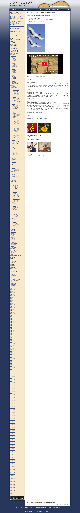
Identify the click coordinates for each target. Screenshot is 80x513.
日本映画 (13, 259)
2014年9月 (12, 390)
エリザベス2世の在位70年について (17, 19)
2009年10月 (12, 478)
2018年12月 (12, 352)
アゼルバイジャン (16, 135)
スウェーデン (15, 195)
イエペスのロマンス (14, 32)
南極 (12, 171)
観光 (11, 267)
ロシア (14, 214)
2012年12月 (12, 421)
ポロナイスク (17, 216)
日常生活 (48, 19)
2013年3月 (12, 417)
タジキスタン (15, 93)
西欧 (13, 218)
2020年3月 (12, 330)
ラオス (14, 131)
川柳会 (12, 252)
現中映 (12, 261)
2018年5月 (12, 363)
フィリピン (15, 124)
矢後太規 (13, 247)
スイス (14, 186)
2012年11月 (12, 423)
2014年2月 (12, 400)
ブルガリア (15, 211)
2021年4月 (12, 310)
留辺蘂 (14, 60)
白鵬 (12, 246)
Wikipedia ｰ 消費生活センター (55, 86)
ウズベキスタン (16, 90)
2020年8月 (12, 322)
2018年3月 (12, 366)
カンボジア (15, 121)
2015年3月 (12, 381)
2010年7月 (12, 465)
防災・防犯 (12, 271)
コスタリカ (14, 157)
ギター (12, 275)
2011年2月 (12, 454)
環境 (11, 265)
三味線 (12, 281)
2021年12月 (12, 298)
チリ (13, 175)
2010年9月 (12, 462)
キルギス (14, 92)
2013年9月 (12, 408)
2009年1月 (12, 492)
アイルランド (14, 182)
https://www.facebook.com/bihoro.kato (35, 155)
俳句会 (12, 251)
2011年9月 (12, 444)
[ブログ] (38, 10)
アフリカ (13, 136)
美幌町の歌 (38, 507)
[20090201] (44, 132)
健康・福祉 (12, 53)
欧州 (12, 181)
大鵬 (12, 238)
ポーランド (15, 192)
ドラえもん (12, 48)
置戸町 (13, 76)
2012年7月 (12, 429)
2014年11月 (12, 387)
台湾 (14, 112)
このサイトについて (19, 507)
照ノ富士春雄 (13, 242)
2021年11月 (12, 300)
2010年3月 (12, 471)
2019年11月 (12, 336)
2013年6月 (12, 412)
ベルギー (14, 225)
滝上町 (13, 72)
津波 (11, 262)
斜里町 (13, 67)
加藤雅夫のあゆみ (28, 507)
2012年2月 (12, 436)
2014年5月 (12, 396)
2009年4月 (12, 487)
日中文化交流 (16, 114)
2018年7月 (12, 360)
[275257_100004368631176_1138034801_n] (32, 151)
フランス (14, 224)
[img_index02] (44, 151)
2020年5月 (12, 327)
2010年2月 (12, 472)
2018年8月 (12, 358)
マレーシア (15, 129)
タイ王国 (14, 123)
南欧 (13, 202)
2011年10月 (12, 442)
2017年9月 (12, 375)
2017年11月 (12, 372)
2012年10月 (12, 424)
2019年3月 (12, 348)
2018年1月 (12, 369)
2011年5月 (12, 450)
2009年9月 (12, 480)
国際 (11, 85)
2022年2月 (12, 295)
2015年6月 (12, 376)
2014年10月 (12, 388)
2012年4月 (12, 433)
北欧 (13, 193)
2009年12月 (12, 475)
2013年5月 (12, 414)
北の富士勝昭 (13, 234)
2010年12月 (12, 457)
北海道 (44, 19)
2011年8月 (12, 445)
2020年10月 (12, 319)
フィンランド (15, 199)
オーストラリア (15, 146)
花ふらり (13, 284)
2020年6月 (12, 325)
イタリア (14, 203)
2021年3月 (12, 312)
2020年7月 (12, 324)
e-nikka (15, 170)
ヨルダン (13, 142)
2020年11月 (12, 318)
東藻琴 (14, 65)
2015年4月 (12, 379)
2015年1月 (12, 384)
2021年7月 (12, 306)
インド (14, 97)
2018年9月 (12, 357)
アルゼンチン (14, 174)
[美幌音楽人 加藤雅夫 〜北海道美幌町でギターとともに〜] (21, 5)
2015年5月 (12, 378)
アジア (12, 87)
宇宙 (11, 248)
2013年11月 (12, 405)
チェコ (14, 188)
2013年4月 (12, 415)
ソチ (15, 217)
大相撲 (11, 230)
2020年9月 (12, 321)
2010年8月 (12, 463)
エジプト (13, 138)
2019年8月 (12, 340)
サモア (13, 147)
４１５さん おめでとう (15, 29)
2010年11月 (12, 459)
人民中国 (15, 109)
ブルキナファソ (15, 141)
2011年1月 (12, 456)
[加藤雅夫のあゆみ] (28, 10)
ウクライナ (15, 209)
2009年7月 (12, 483)
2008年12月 (12, 493)
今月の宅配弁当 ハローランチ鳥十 (17, 14)
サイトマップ (60, 507)
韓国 (14, 116)
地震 (11, 229)
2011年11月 (12, 441)
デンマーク (15, 196)
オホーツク (33, 12)
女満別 (14, 64)
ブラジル (13, 177)
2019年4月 (12, 346)
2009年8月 (12, 481)
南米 (12, 172)
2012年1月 (12, 438)
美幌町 (51, 19)
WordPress (54, 511)
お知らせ (40, 19)
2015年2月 (12, 382)
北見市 (13, 58)
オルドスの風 (15, 105)
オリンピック (13, 44)
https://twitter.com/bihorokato (33, 136)
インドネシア (15, 120)
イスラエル (14, 162)
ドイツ (14, 223)
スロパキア (15, 187)
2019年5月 (12, 345)
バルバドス (14, 152)
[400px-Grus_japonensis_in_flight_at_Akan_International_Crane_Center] (36, 51)
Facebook (12, 41)
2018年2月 (12, 367)
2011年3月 (12, 453)
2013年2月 (12, 418)
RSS (64, 507)
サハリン (15, 215)
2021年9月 (12, 303)
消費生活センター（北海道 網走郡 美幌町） (39, 15)
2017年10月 (12, 373)
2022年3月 (12, 294)
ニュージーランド (15, 148)
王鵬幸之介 (13, 243)
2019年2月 (12, 349)
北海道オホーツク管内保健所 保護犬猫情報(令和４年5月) (17, 22)
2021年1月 (12, 315)
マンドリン (13, 280)
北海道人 (13, 83)
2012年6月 (12, 430)
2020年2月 (12, 331)
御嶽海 (12, 239)
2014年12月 (12, 385)
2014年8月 (12, 391)
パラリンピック (13, 50)
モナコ (14, 227)
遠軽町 (13, 82)
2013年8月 (12, 409)
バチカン (14, 207)
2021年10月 (12, 301)
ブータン (14, 102)
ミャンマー (15, 130)
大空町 (13, 63)
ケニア (13, 140)
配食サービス (13, 268)
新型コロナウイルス (14, 255)
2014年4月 (12, 397)
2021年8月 (12, 304)
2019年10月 (12, 337)
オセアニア (13, 144)
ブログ (34, 507)
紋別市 (13, 73)
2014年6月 (12, 394)
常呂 (14, 59)
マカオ (14, 106)
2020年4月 (12, 328)
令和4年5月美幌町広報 (15, 31)
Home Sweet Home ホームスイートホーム (17, 26)
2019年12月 (12, 334)
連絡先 (54, 507)
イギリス (14, 219)
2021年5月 (12, 309)
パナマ (13, 159)
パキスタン (15, 100)
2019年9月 (12, 339)
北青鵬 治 (13, 235)
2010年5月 (12, 468)
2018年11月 (12, 354)
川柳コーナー (13, 250)
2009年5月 (12, 485)
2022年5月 (12, 291)
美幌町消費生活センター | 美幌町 (34, 112)
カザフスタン (15, 91)
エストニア (15, 194)
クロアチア (15, 210)
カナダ (13, 168)
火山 (11, 264)
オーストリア (15, 185)
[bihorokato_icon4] (32, 132)
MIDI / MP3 (13, 274)
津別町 (13, 69)
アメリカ (13, 165)
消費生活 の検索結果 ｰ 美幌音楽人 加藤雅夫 (37, 118)
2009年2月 (12, 490)
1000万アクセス (13, 39)
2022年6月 (12, 289)
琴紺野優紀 (13, 244)
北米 (12, 164)
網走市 (13, 75)
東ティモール (15, 132)
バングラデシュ (16, 101)
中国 (14, 108)
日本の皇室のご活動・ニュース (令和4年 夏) (16, 17)
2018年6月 (12, 361)
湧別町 (13, 71)
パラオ (13, 149)
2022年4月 (12, 292)
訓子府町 (13, 81)
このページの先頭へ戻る (64, 504)
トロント (14, 169)
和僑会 (12, 180)
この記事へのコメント (33, 21)
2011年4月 (12, 451)
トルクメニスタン (16, 94)
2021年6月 (12, 307)
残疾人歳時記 (45, 507)
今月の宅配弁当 (13, 51)
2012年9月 (12, 426)
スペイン (14, 206)
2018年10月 (12, 355)
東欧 (13, 208)
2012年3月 (12, 435)
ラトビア (14, 200)
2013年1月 (12, 420)
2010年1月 (12, 474)
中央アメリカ (13, 154)
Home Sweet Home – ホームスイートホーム (17, 24)
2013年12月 (12, 403)
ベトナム (14, 128)
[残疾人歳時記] (56, 10)
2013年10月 (12, 406)
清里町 (13, 70)
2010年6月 (12, 466)
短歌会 (12, 254)
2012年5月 (12, 432)
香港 (14, 117)
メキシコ (13, 153)
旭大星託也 (13, 240)
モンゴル (14, 107)
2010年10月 (12, 460)
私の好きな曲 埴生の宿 (15, 28)
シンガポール (15, 122)
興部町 (13, 78)
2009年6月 (12, 484)
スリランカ (15, 98)
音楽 (11, 272)
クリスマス (13, 276)
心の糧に (50, 507)
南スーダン (14, 143)
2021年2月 (12, 313)
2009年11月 (12, 477)
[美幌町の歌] (47, 10)
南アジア (13, 95)
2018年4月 (12, 364)
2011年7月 (12, 447)
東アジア (13, 104)
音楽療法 (13, 285)
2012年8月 (12, 427)
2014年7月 (12, 393)
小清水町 (13, 66)
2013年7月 (12, 411)
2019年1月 (12, 351)
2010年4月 (12, 469)
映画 (11, 258)
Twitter (11, 42)
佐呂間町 (13, 57)
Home (28, 12)
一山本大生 (13, 232)
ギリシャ (14, 204)
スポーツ (12, 47)
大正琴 (12, 283)
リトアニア (15, 201)
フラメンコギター (14, 279)
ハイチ (13, 158)
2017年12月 (12, 370)
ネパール (14, 99)
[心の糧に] (66, 10)
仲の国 (12, 233)
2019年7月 (12, 342)
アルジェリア (14, 137)
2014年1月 (12, 402)
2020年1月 (12, 333)
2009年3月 (12, 489)
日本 (14, 113)
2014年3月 (12, 399)
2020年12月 (12, 316)
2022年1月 (12, 297)
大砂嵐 (12, 237)
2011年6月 (12, 448)
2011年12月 (12, 439)
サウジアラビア (15, 163)
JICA (12, 86)
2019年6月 (12, 343)
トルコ (14, 189)
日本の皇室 (16, 115)
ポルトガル (15, 226)
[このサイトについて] (15, 10)
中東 (12, 160)
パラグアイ (14, 176)
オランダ (14, 222)
